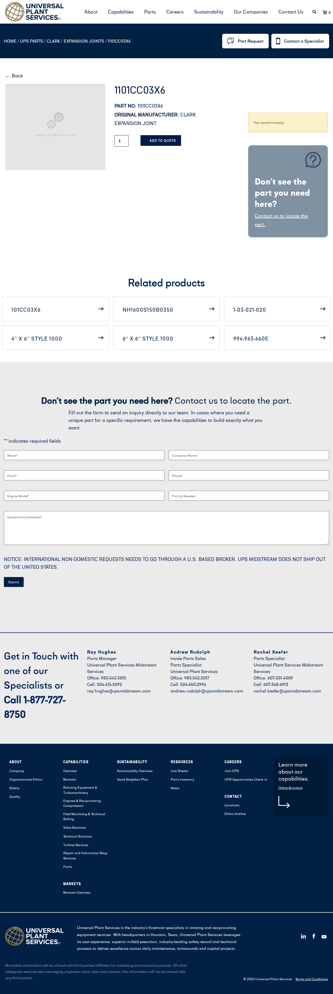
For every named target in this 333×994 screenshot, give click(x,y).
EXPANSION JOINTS (84, 41)
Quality (14, 796)
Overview (70, 771)
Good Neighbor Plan (132, 779)
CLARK (53, 41)
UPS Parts (32, 41)
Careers (175, 12)
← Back (14, 76)
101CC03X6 (26, 309)
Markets (69, 779)
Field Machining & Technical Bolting (84, 816)
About (91, 12)
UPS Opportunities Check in (246, 779)
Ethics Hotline (235, 814)
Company (16, 771)
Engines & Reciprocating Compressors (82, 803)
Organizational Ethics (25, 779)
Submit (13, 582)
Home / (11, 41)
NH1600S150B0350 (148, 309)
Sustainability (208, 12)
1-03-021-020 (249, 309)
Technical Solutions (77, 836)
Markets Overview (77, 892)
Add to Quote (163, 140)
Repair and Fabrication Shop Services (85, 855)
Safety (14, 788)
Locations (232, 805)
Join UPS (232, 771)
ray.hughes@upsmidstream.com (119, 691)
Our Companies (251, 12)
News (175, 788)
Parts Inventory (182, 779)
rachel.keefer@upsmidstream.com (287, 691)
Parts (150, 12)
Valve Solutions (74, 827)
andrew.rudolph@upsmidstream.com (206, 691)
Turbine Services (75, 845)
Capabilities (121, 12)
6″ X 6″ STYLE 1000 (148, 338)
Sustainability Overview (135, 771)
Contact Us (290, 12)
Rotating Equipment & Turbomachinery (80, 790)
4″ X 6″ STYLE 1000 (36, 338)
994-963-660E (250, 338)
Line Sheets (179, 771)
